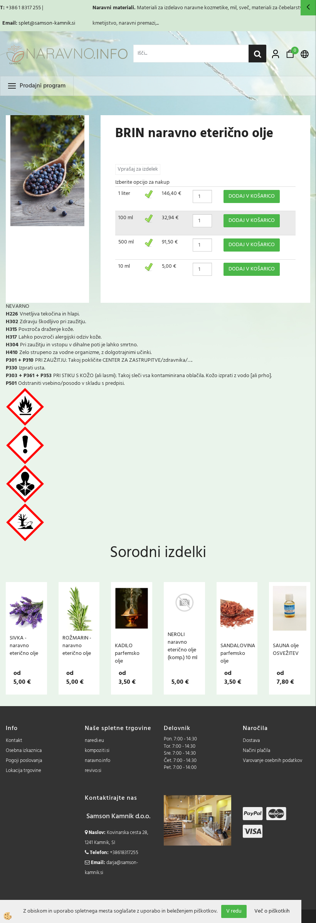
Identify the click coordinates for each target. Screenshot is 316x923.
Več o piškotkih (272, 911)
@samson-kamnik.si (52, 23)
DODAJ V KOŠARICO (252, 196)
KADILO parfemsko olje (127, 653)
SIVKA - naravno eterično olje (24, 646)
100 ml (125, 217)
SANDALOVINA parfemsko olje (237, 653)
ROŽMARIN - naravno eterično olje (76, 646)
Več (26, 623)
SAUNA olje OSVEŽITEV (286, 649)
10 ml (124, 266)
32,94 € (170, 217)
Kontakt (14, 741)
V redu (234, 911)
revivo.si (93, 771)
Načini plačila (256, 751)
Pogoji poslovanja (24, 761)
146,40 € (171, 193)
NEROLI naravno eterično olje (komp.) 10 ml (182, 646)
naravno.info (97, 761)
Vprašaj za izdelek (138, 169)
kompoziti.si (97, 751)
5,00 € (169, 266)
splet (24, 23)
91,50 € (170, 242)
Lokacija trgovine (23, 771)
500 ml (126, 242)
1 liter (124, 193)
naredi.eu (94, 741)
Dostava (251, 741)
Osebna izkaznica (24, 751)
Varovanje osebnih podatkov (272, 761)
